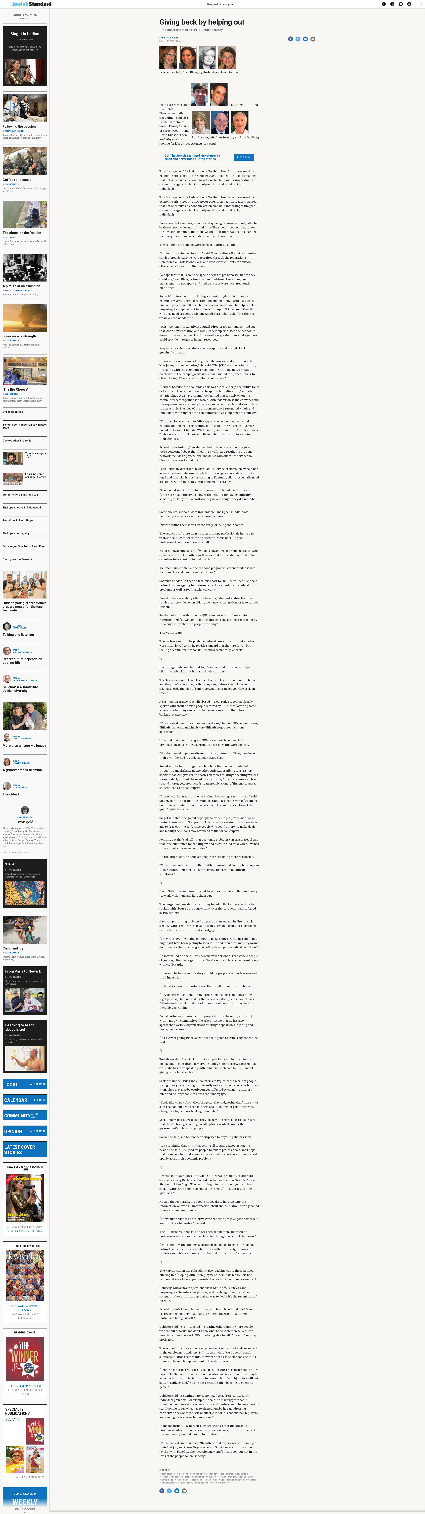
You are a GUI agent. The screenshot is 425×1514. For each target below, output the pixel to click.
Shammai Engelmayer (22, 652)
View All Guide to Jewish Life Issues (26, 1315)
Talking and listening (18, 635)
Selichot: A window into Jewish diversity (20, 689)
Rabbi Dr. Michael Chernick (25, 680)
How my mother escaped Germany (20, 294)
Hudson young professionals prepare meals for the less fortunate (24, 606)
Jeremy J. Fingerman (22, 739)
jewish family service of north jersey (197, 1483)
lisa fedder (211, 1474)
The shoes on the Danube (22, 233)
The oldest (11, 794)
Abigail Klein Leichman (15, 131)
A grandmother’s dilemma (22, 770)
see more (39, 1084)
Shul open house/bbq (16, 533)
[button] (421, 4)
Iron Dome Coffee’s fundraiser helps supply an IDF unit (24, 189)
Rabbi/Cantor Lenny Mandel (18, 290)
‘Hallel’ (10, 864)
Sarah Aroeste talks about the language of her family (25, 48)
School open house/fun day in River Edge (25, 426)
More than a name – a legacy (24, 746)
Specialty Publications (17, 1411)
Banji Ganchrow (24, 817)
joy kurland (242, 1474)
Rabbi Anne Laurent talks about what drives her (23, 982)
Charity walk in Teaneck (17, 559)
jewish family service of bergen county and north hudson (189, 1477)
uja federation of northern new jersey (238, 1480)
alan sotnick (211, 1480)
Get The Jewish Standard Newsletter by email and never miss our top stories (192, 157)
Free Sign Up (244, 157)
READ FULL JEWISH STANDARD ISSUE (25, 1168)
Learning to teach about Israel (19, 1027)
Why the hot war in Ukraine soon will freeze (21, 346)
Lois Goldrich (170, 38)
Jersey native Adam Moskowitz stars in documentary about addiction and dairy (23, 399)
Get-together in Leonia (17, 440)
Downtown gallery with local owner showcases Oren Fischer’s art (23, 875)
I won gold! (24, 822)
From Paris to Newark (23, 971)
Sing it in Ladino (24, 34)
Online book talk (13, 411)
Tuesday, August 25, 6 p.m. (35, 455)
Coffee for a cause (17, 180)
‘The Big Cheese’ (15, 389)
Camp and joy (13, 948)
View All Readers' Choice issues (27, 1392)
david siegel (167, 1480)
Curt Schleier (11, 394)
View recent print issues (27, 1227)
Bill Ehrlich (10, 237)
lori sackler (197, 1474)
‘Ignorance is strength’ (20, 336)
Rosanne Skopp (20, 787)
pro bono (183, 1474)
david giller (182, 1480)
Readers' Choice (25, 1332)
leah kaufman (226, 1474)
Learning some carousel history (35, 476)
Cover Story (223, 1483)
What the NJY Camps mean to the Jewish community (23, 958)
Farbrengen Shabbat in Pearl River (24, 546)
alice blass (197, 1480)
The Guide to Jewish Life (25, 1246)
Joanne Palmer (26, 39)
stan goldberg (168, 1474)
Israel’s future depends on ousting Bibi (22, 661)
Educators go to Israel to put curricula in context (23, 1040)
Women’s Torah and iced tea (20, 494)
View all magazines (32, 1477)
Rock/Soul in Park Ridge (18, 520)
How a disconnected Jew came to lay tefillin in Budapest (25, 243)
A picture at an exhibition (21, 286)
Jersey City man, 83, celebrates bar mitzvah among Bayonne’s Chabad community (25, 136)
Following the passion (19, 126)
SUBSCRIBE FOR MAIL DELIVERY (24, 1231)
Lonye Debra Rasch (21, 763)
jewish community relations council (236, 1477)
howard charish (169, 1483)
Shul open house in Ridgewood (22, 507)
